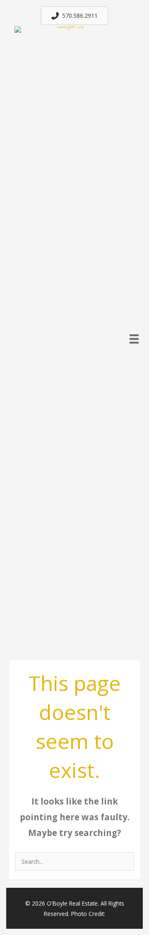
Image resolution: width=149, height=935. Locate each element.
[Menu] (134, 339)
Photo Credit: (88, 914)
